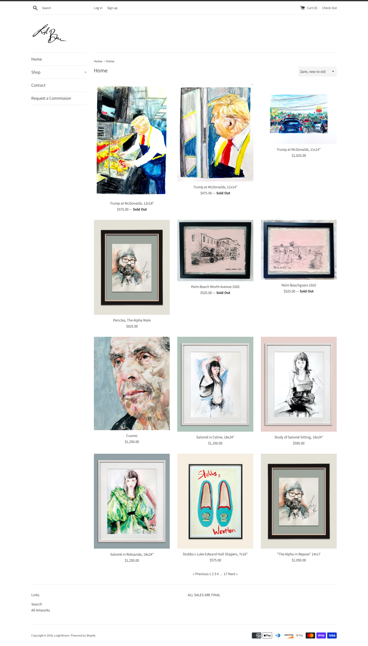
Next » (233, 573)
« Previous (201, 573)
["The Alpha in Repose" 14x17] (299, 501)
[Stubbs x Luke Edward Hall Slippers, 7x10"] (215, 501)
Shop (58, 72)
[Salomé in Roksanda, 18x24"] (132, 501)
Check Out (329, 8)
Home (36, 59)
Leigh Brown (62, 635)
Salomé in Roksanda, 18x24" (132, 554)
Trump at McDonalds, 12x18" (132, 203)
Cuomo (131, 435)
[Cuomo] (132, 383)
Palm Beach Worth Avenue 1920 (215, 286)
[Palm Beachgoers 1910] (299, 250)
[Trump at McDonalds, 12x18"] (132, 141)
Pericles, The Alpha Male (132, 320)
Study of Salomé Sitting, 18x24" (298, 437)
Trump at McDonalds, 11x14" (215, 187)
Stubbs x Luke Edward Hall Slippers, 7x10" (215, 554)
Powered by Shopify (83, 635)
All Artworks (40, 610)
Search (36, 604)
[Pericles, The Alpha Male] (132, 267)
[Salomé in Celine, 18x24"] (215, 384)
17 (225, 573)
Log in (98, 8)
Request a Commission (51, 98)
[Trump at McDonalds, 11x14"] (215, 133)
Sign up (112, 8)
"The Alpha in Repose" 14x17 (298, 554)
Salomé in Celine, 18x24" (215, 437)
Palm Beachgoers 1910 (298, 285)
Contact (38, 85)
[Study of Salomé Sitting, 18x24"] (299, 384)
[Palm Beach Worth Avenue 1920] (215, 250)
